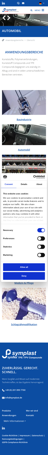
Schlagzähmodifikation (24, 324)
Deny (24, 276)
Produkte (6, 410)
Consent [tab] (9, 184)
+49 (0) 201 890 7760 (15, 390)
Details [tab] (24, 184)
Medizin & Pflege (24, 283)
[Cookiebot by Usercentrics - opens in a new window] (34, 177)
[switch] (41, 238)
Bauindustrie (24, 119)
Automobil (24, 149)
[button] (42, 3)
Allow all (24, 267)
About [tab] (39, 184)
